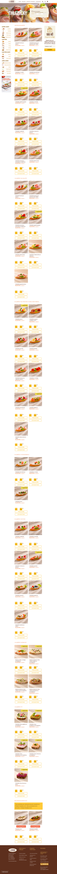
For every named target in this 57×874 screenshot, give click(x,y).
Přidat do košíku (21, 52)
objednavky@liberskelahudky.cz (46, 861)
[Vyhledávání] (45, 1)
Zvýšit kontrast (5, 871)
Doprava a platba (22, 853)
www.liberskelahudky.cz (12, 861)
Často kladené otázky (23, 855)
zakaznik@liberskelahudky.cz (45, 869)
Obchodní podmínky (33, 853)
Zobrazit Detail (21, 55)
